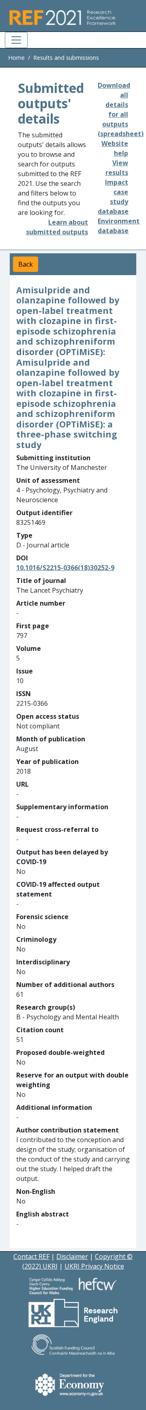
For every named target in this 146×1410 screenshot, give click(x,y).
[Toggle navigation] (16, 40)
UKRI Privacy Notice (94, 1266)
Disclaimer (72, 1256)
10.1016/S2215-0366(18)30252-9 (65, 567)
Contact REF (31, 1256)
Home (16, 57)
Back (25, 264)
